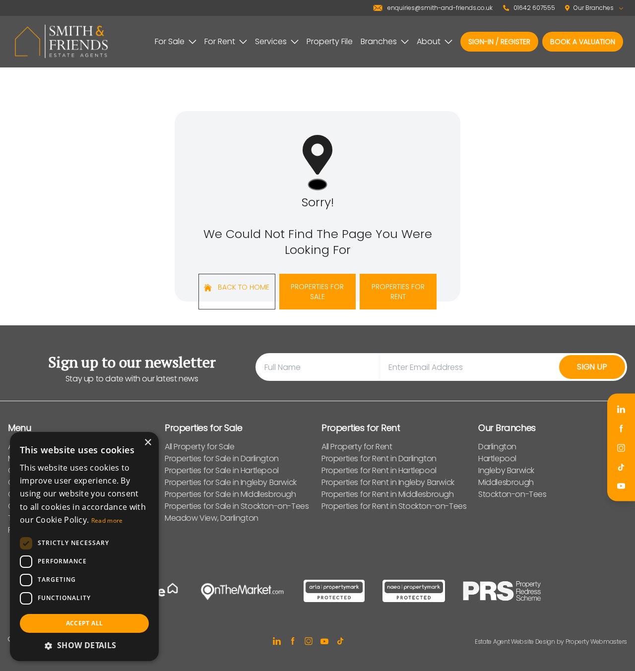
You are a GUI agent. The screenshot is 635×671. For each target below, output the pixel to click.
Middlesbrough (506, 482)
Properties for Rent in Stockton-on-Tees (393, 506)
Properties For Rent (398, 292)
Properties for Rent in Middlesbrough (387, 494)
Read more (107, 520)
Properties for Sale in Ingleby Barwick (231, 482)
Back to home (242, 287)
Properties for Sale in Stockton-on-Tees (237, 506)
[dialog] (84, 546)
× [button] (147, 442)
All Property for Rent (356, 446)
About (429, 41)
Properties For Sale (317, 292)
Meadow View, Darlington (211, 518)
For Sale (170, 41)
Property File (330, 41)
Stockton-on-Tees (512, 494)
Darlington (497, 446)
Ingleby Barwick (506, 470)
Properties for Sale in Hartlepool (222, 470)
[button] (84, 645)
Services (271, 41)
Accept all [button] (84, 623)
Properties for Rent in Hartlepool (379, 470)
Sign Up (592, 366)
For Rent (219, 41)
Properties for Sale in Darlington (222, 458)
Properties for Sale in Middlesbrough (230, 494)
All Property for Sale (200, 446)
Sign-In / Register (499, 42)
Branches (379, 41)
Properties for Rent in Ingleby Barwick (387, 482)
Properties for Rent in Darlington (379, 458)
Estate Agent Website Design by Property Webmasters (551, 641)
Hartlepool (497, 458)
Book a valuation (582, 42)
